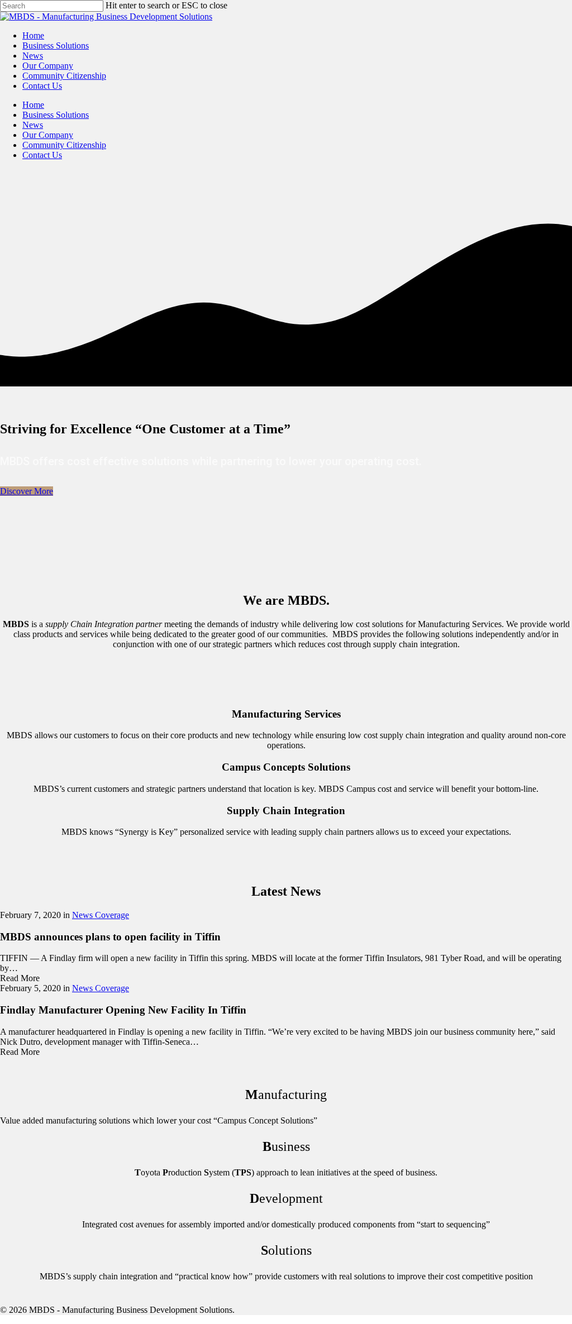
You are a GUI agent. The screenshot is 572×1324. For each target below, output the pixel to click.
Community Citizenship (64, 75)
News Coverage (100, 915)
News (32, 55)
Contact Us (42, 85)
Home (33, 35)
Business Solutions (55, 45)
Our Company (47, 65)
